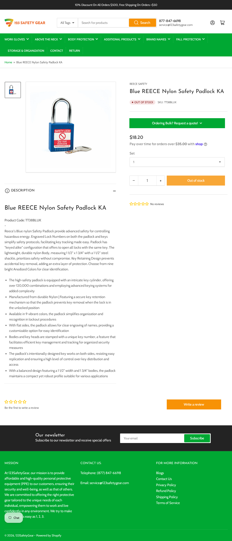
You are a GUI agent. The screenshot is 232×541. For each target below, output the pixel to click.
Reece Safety (138, 84)
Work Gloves (15, 39)
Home (8, 62)
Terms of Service (168, 503)
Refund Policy (166, 491)
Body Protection (81, 39)
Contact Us (164, 479)
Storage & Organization (26, 50)
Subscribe (197, 438)
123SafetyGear (24, 535)
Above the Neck (46, 39)
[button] (139, 203)
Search (145, 23)
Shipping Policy (167, 497)
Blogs (160, 473)
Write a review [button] (194, 404)
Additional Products (120, 39)
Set (132, 153)
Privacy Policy (166, 485)
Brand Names (156, 39)
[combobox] (117, 22)
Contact (56, 50)
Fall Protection (188, 39)
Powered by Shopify (48, 535)
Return (74, 50)
